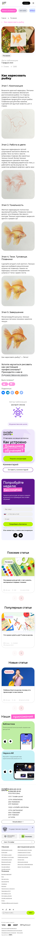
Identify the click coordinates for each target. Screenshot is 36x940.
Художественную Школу (14, 375)
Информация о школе (6, 850)
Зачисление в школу (6, 859)
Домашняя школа (5, 864)
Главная (3, 18)
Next (21, 598)
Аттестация (4, 852)
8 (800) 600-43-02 (14, 789)
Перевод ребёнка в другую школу (9, 903)
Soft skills (23, 10)
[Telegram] (8, 392)
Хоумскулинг (21, 859)
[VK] (3, 392)
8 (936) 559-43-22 (14, 791)
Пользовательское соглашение (8, 932)
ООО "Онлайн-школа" (15, 796)
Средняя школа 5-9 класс (24, 852)
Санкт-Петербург (9, 842)
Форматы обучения (6, 862)
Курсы (3, 900)
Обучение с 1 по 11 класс (7, 857)
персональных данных (28, 527)
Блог (2, 876)
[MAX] (12, 392)
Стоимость (4, 884)
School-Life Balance (8, 10)
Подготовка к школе (6, 854)
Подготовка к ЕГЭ (5, 891)
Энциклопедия (5, 881)
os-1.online (11, 817)
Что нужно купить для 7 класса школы (18, 635)
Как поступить (5, 879)
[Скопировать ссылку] (21, 392)
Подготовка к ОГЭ (6, 893)
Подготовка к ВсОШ (6, 896)
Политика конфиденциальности (9, 928)
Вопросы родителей (6, 874)
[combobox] (5, 514)
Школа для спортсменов (24, 866)
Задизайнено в (5, 934)
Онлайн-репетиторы (6, 898)
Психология (9, 672)
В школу (26, 3)
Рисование (13, 18)
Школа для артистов (23, 862)
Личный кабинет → (18, 821)
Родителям (9, 617)
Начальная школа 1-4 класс (25, 850)
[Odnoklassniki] (17, 392)
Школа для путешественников (25, 864)
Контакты (3, 886)
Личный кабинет (5, 866)
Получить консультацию (18, 458)
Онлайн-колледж (5, 869)
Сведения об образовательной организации (11, 930)
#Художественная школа (18, 424)
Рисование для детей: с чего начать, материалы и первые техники (17, 581)
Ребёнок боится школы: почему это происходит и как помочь (17, 691)
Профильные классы (23, 857)
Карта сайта (20, 932)
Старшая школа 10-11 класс (25, 854)
